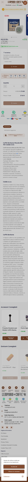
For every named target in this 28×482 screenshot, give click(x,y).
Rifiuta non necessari (14, 471)
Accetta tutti (14, 467)
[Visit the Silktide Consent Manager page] (22, 476)
